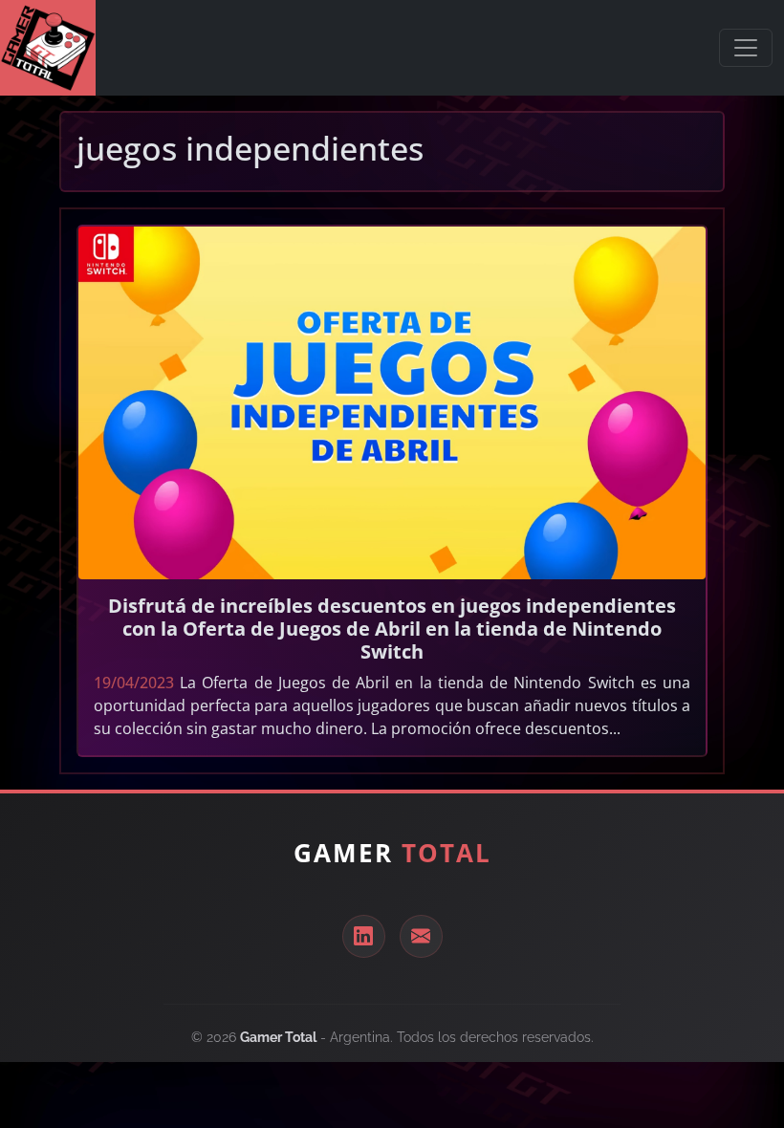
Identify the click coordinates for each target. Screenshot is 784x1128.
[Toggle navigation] (746, 48)
